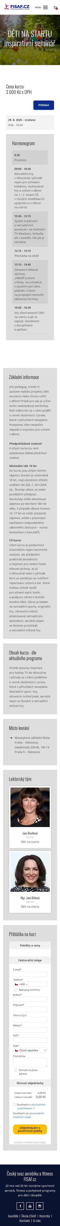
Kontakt (24, 1220)
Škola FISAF (28, 1216)
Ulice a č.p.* (20, 1015)
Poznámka (19, 1056)
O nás (37, 1220)
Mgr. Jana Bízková (30, 897)
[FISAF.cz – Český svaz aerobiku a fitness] (17, 7)
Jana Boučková (30, 833)
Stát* (16, 1046)
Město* (17, 1025)
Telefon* (18, 979)
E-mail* (17, 969)
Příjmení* (18, 1005)
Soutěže (13, 1216)
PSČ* (16, 1035)
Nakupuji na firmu (29, 990)
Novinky (44, 1216)
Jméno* (17, 994)
